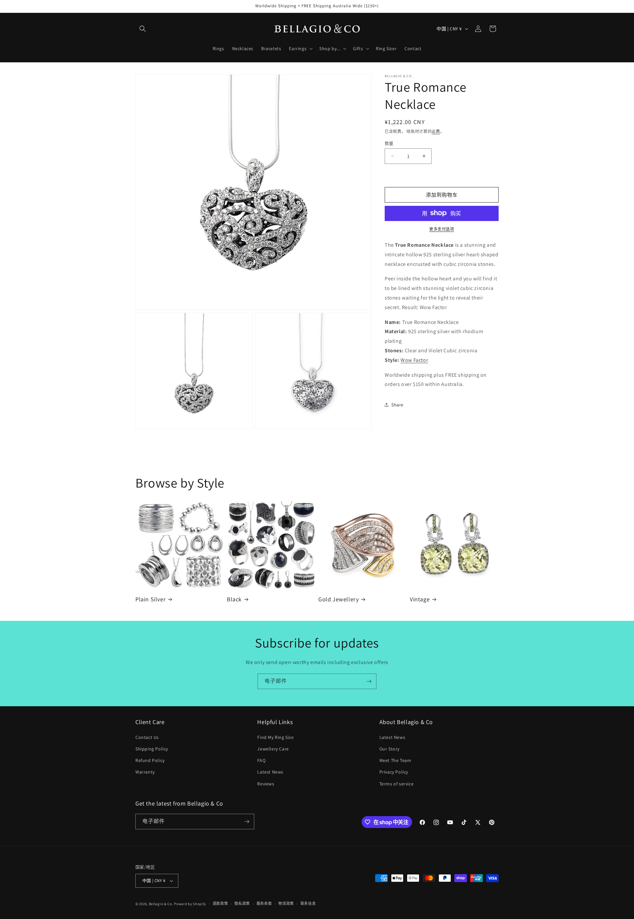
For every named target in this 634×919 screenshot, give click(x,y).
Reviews (265, 784)
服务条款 (264, 903)
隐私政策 (242, 903)
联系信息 (308, 903)
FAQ (261, 760)
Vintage (420, 599)
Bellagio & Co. (161, 904)
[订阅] (369, 681)
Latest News (270, 772)
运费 (436, 131)
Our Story (389, 749)
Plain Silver (150, 599)
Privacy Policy (393, 772)
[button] (142, 28)
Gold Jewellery (338, 599)
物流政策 (286, 903)
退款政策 (220, 903)
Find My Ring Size (275, 737)
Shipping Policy (151, 749)
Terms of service (396, 784)
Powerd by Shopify (190, 904)
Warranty (145, 772)
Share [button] (397, 404)
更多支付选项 (441, 228)
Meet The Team (395, 760)
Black (234, 599)
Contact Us (147, 737)
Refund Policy (150, 760)
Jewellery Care (273, 749)
